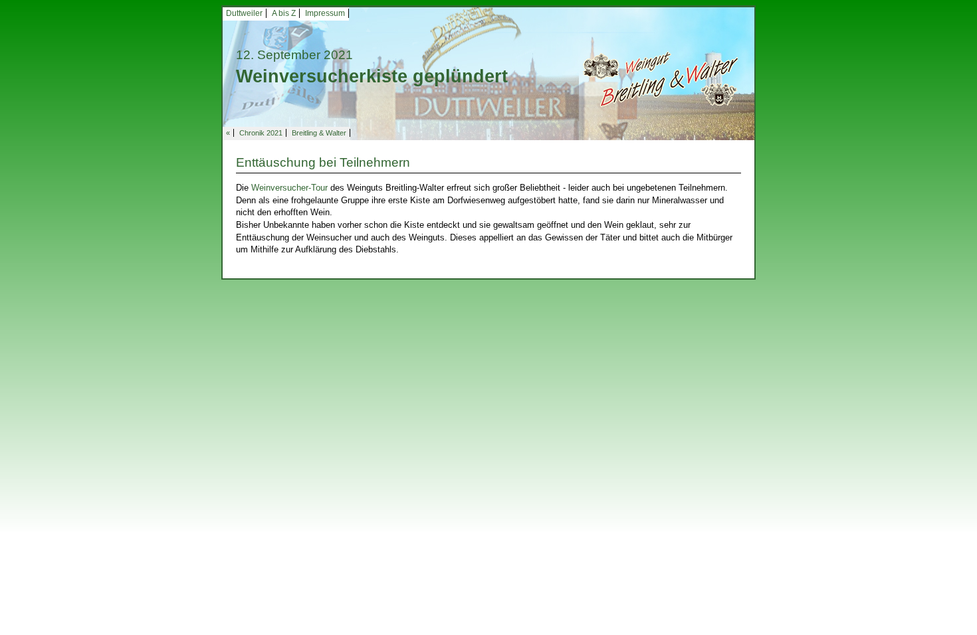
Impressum (325, 13)
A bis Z (284, 13)
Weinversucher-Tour (289, 188)
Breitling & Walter (319, 133)
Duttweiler (244, 13)
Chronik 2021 (260, 133)
